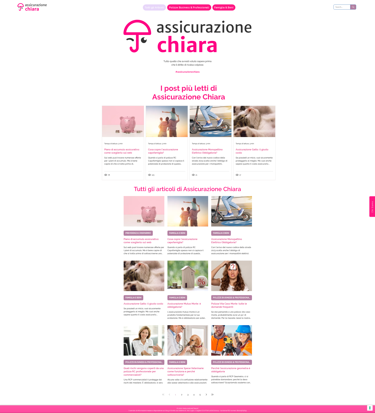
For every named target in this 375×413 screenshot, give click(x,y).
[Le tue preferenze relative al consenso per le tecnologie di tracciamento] (370, 408)
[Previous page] (169, 394)
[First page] (163, 394)
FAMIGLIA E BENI (177, 233)
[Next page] (206, 394)
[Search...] (353, 7)
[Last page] (212, 394)
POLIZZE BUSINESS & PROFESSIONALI (232, 297)
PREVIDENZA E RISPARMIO (138, 233)
